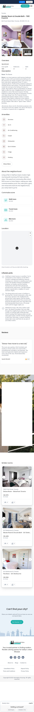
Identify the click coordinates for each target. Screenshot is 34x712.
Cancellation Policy (9, 668)
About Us (10, 663)
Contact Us (23, 663)
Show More (7, 164)
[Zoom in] (30, 233)
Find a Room (25, 6)
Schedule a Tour (22, 710)
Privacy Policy (25, 671)
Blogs (16, 663)
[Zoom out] (30, 235)
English (22, 2)
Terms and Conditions (9, 671)
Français (29, 2)
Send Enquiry (11, 710)
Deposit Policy (25, 668)
